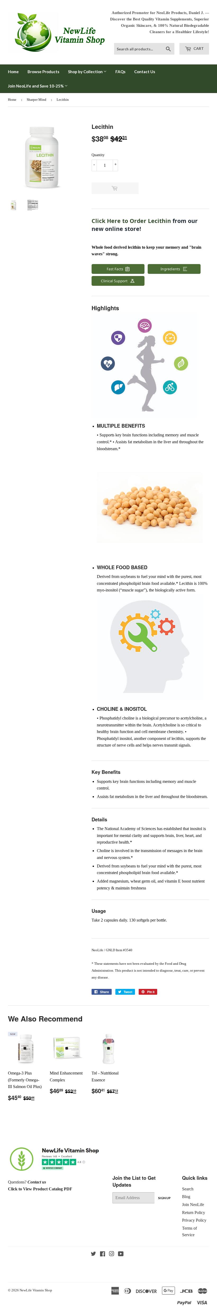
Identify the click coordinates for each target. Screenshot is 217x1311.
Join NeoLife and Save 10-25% (36, 86)
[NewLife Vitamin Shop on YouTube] (121, 1254)
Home (13, 71)
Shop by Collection (85, 71)
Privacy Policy (194, 1220)
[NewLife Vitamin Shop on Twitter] (93, 1254)
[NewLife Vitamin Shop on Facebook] (102, 1254)
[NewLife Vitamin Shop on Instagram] (111, 1254)
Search (187, 1189)
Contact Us (144, 71)
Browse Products (43, 71)
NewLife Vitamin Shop (36, 1290)
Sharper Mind (36, 100)
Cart (198, 48)
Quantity (98, 155)
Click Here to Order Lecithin (131, 221)
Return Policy (193, 1212)
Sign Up (164, 1198)
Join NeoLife (193, 1204)
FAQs (120, 71)
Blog (186, 1196)
